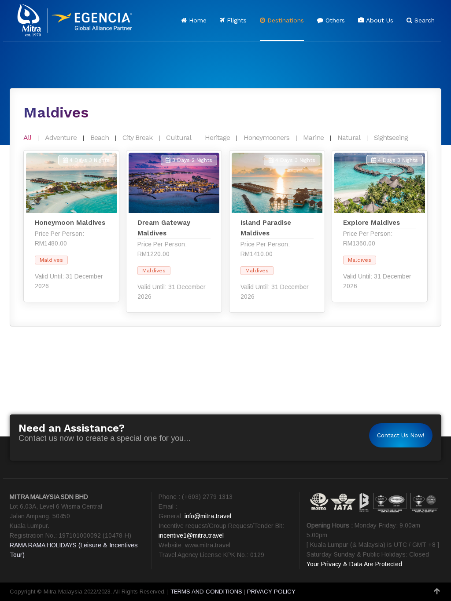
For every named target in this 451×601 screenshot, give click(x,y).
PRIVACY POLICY (271, 591)
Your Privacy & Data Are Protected (354, 564)
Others (334, 20)
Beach (99, 137)
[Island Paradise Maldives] (277, 231)
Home (197, 20)
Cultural (178, 137)
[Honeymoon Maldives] (71, 226)
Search (423, 20)
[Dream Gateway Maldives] (174, 231)
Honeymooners (266, 137)
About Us (378, 20)
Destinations (284, 20)
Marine (313, 137)
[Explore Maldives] (379, 226)
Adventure (61, 137)
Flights (236, 20)
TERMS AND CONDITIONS (206, 591)
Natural (348, 137)
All (27, 137)
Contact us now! (401, 435)
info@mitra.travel (208, 516)
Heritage (217, 137)
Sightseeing (391, 137)
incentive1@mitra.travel (191, 535)
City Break (137, 137)
